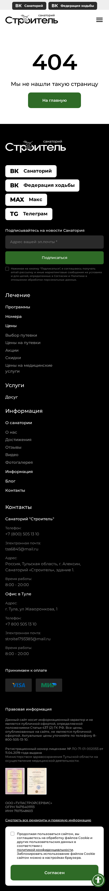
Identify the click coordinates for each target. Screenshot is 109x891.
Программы (17, 306)
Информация (24, 411)
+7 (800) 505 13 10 (22, 533)
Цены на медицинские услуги (28, 368)
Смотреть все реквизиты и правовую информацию (48, 820)
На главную (54, 100)
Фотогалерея (19, 462)
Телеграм (29, 213)
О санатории (18, 422)
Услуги (14, 385)
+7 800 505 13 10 (21, 624)
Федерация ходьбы (73, 5)
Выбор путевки (21, 335)
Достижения (18, 439)
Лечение (17, 295)
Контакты (15, 490)
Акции (12, 350)
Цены (11, 325)
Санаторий (29, 5)
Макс (26, 199)
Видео (12, 454)
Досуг (11, 397)
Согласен (54, 872)
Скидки (13, 357)
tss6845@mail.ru (21, 548)
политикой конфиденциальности (45, 850)
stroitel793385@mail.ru (28, 638)
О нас (11, 432)
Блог (10, 481)
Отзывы (13, 447)
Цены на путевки (22, 342)
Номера (13, 316)
